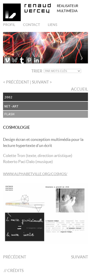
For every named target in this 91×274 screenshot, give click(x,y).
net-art (11, 106)
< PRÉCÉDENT (16, 82)
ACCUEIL (79, 89)
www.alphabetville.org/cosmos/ (35, 174)
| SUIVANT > (41, 82)
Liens (52, 25)
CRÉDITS (15, 270)
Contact (31, 25)
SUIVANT (79, 257)
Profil (9, 25)
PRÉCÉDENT (14, 257)
